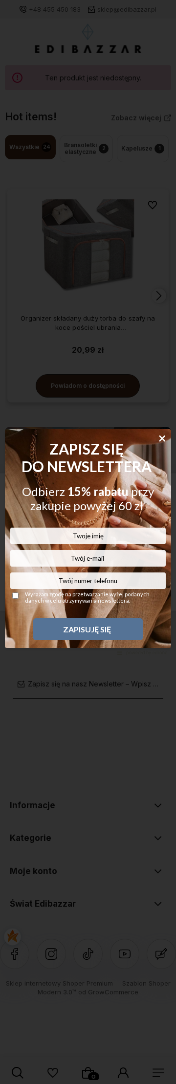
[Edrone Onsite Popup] (88, 542)
